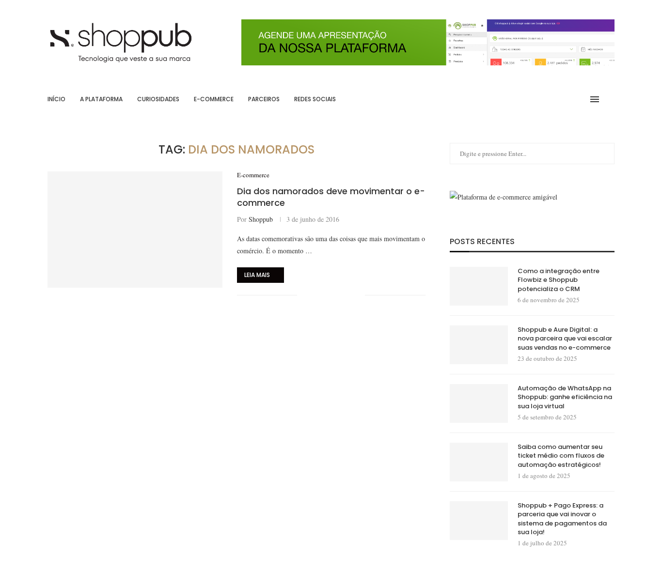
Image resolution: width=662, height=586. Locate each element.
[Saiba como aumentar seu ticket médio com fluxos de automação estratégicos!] (479, 462)
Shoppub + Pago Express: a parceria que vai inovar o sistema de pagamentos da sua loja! (562, 519)
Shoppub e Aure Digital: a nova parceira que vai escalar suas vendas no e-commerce (565, 338)
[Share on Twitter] (327, 295)
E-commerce (214, 99)
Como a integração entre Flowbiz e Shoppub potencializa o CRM (558, 280)
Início (56, 99)
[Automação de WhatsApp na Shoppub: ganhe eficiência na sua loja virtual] (479, 403)
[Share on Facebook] (316, 295)
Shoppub (261, 219)
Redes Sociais (315, 99)
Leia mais (257, 275)
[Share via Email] (357, 295)
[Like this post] (304, 295)
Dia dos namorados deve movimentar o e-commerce (331, 197)
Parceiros (264, 99)
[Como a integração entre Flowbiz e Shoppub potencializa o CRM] (479, 286)
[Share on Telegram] (347, 295)
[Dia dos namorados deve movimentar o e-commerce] (134, 229)
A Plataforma (101, 99)
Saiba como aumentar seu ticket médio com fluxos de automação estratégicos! (561, 456)
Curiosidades (158, 99)
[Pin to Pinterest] (337, 295)
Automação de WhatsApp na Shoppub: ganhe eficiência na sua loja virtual (565, 397)
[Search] (610, 99)
